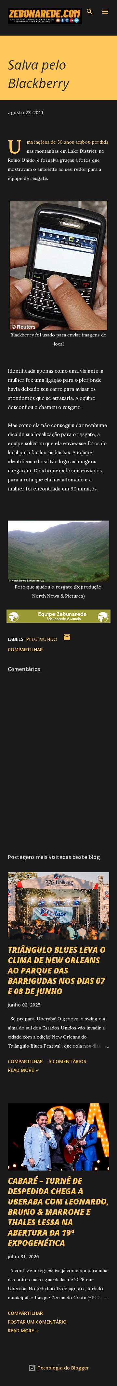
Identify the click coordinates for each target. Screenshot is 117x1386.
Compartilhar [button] (25, 649)
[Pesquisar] (90, 12)
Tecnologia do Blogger (62, 1368)
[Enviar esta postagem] (67, 639)
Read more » (23, 1070)
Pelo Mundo (41, 639)
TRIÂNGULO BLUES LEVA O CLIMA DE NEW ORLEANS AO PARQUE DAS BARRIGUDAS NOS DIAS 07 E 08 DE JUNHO (57, 970)
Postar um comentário (37, 1322)
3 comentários (67, 1061)
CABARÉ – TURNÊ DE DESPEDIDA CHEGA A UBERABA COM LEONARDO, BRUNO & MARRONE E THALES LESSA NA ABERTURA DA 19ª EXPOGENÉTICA (58, 1211)
